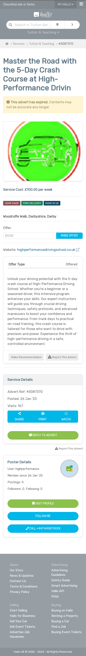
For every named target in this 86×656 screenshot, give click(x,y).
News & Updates (22, 576)
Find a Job (58, 627)
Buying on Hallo (62, 610)
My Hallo (65, 4)
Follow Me (43, 516)
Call (45, 528)
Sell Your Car (18, 621)
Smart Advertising (64, 586)
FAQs (55, 596)
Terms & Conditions (24, 586)
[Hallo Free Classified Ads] (43, 14)
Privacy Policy (19, 592)
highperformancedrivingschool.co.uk (46, 250)
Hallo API (57, 591)
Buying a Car (60, 621)
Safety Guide (60, 580)
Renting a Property (64, 616)
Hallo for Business (22, 616)
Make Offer (69, 235)
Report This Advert (64, 357)
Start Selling (18, 610)
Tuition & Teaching (41, 44)
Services (19, 44)
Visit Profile (44, 503)
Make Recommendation (26, 357)
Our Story (16, 570)
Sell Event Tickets (22, 627)
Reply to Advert (44, 435)
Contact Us (18, 581)
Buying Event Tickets (66, 632)
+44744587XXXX (49, 528)
